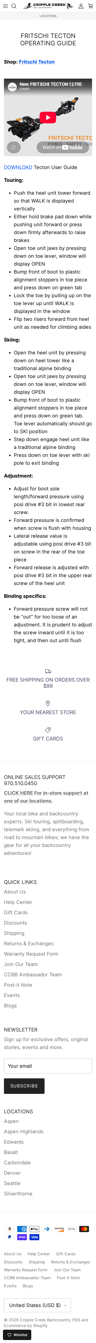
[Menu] (5, 5)
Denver (12, 1173)
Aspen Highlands (23, 1132)
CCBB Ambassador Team (33, 975)
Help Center (18, 902)
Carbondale (17, 1163)
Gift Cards (16, 912)
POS (76, 1319)
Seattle (12, 1183)
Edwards (14, 1142)
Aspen (11, 1121)
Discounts (15, 923)
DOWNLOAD (18, 167)
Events (12, 995)
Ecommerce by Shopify (26, 1325)
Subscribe (24, 1085)
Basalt (11, 1152)
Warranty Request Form (31, 954)
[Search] (16, 5)
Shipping (14, 933)
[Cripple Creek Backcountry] (48, 6)
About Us (15, 892)
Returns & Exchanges (28, 944)
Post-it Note (18, 985)
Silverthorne (18, 1194)
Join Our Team (21, 964)
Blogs (10, 1006)
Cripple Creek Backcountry (45, 1319)
